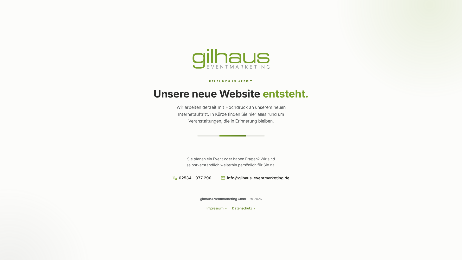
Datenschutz (242, 208)
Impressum (215, 208)
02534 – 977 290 (195, 178)
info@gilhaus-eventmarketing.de (258, 178)
